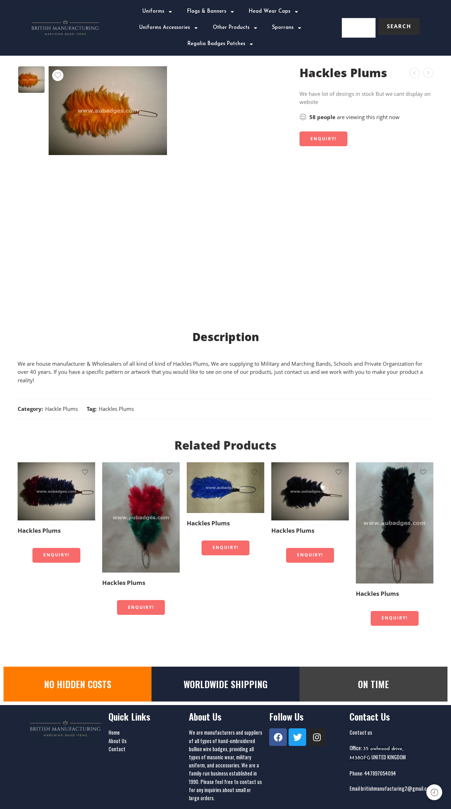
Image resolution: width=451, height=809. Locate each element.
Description (225, 336)
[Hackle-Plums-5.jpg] (31, 79)
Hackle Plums (61, 409)
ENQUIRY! (323, 139)
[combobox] (359, 28)
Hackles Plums (116, 409)
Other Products (231, 27)
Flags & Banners (206, 11)
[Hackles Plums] (428, 73)
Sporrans (283, 27)
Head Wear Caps (269, 11)
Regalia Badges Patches (216, 44)
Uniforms (153, 11)
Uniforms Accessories (164, 27)
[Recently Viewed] (434, 792)
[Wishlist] (57, 75)
